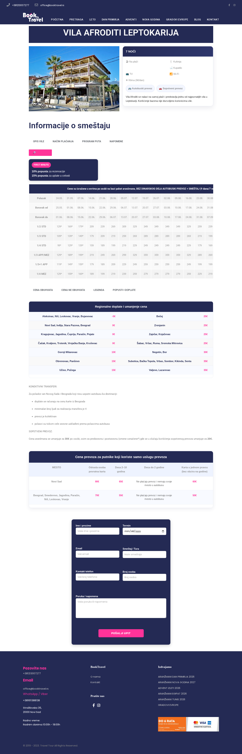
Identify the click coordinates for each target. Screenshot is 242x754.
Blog (197, 19)
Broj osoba (129, 571)
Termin (127, 525)
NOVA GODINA (151, 19)
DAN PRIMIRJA (111, 19)
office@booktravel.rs (52, 5)
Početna (57, 19)
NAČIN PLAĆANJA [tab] (63, 141)
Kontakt (95, 682)
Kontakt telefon (84, 571)
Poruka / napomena (87, 596)
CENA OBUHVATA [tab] (43, 290)
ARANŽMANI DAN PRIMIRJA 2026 (176, 676)
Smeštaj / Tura (131, 548)
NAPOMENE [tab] (116, 141)
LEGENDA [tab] (99, 290)
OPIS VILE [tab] (38, 141)
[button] (32, 79)
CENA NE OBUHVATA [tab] (73, 290)
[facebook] (229, 5)
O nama (95, 676)
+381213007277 (20, 5)
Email (79, 548)
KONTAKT (213, 19)
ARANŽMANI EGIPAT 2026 (172, 693)
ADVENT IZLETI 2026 (169, 688)
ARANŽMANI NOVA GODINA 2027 (176, 682)
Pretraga (76, 19)
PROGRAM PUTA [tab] (91, 141)
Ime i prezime (83, 525)
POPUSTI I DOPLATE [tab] (124, 290)
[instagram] (234, 5)
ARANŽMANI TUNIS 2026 (171, 699)
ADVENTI (131, 19)
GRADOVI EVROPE (177, 19)
